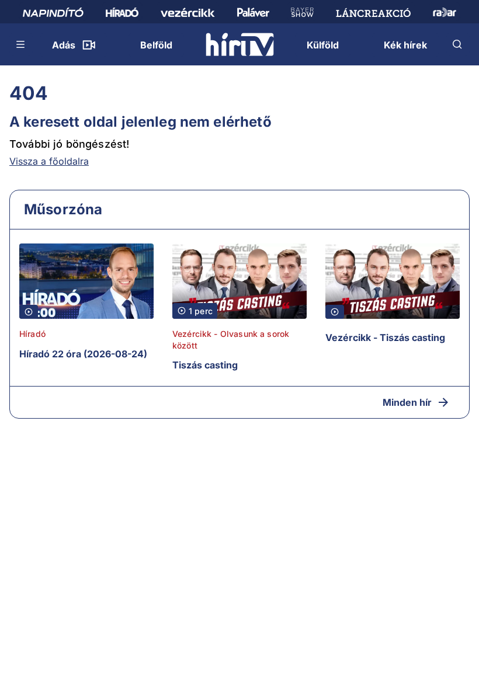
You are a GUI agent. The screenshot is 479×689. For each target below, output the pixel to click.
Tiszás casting (205, 365)
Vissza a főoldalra (49, 161)
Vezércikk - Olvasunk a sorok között (230, 339)
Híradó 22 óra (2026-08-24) (83, 354)
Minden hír (407, 402)
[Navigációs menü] (21, 44)
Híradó (32, 334)
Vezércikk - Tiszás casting (385, 337)
